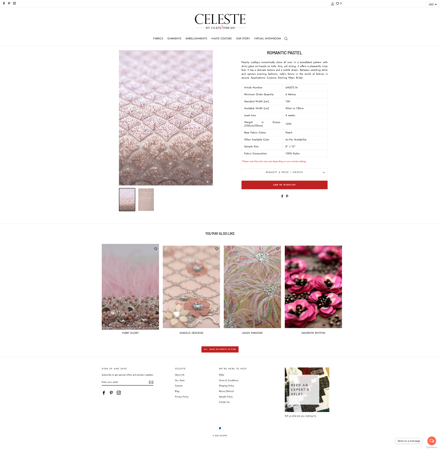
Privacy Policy (182, 396)
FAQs (221, 374)
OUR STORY (243, 38)
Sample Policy (226, 396)
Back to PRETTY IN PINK (222, 349)
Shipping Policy (226, 385)
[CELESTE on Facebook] (104, 393)
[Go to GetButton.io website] (431, 447)
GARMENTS (174, 38)
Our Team (180, 380)
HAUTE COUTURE (221, 38)
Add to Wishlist (284, 184)
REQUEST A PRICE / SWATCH (284, 172)
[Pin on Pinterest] (287, 195)
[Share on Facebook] (282, 195)
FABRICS (158, 38)
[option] (166, 117)
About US (179, 374)
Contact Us (224, 402)
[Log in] (332, 3)
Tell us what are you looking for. (301, 415)
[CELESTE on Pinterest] (111, 393)
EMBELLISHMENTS (196, 38)
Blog (177, 391)
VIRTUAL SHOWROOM (267, 38)
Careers (179, 385)
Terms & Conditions (228, 380)
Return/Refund (226, 391)
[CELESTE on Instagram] (119, 393)
